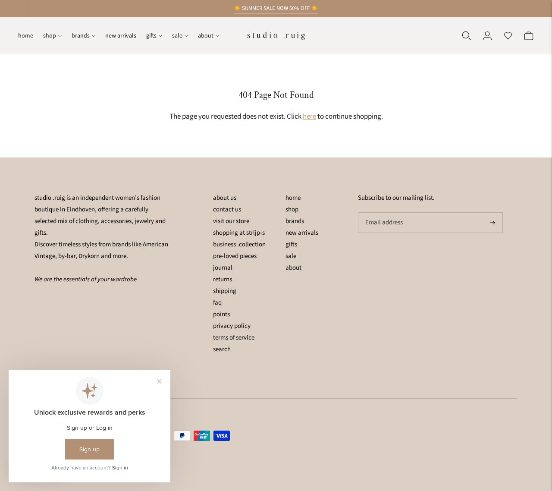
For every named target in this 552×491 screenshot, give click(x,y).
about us (224, 197)
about (205, 35)
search (222, 349)
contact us (227, 209)
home (25, 35)
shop (49, 35)
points (221, 314)
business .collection (239, 244)
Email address (383, 213)
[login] (487, 35)
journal (222, 267)
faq (217, 302)
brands (81, 35)
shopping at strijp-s (239, 232)
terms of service (233, 337)
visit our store (231, 221)
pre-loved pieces (235, 256)
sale (177, 35)
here (309, 116)
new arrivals (120, 35)
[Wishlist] (508, 36)
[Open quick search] (467, 35)
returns (222, 279)
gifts (151, 35)
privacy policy (232, 325)
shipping (224, 291)
